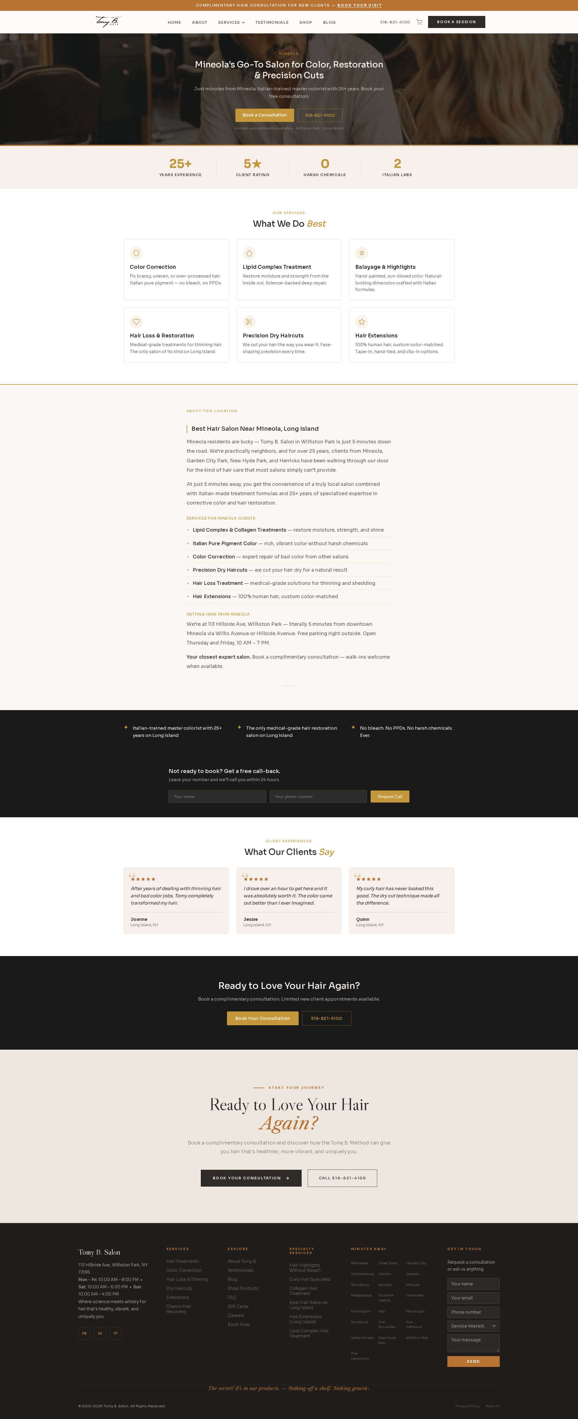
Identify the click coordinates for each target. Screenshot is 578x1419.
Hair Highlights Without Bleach (305, 1268)
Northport (359, 1322)
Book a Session (456, 22)
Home (174, 22)
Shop (306, 22)
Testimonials (272, 22)
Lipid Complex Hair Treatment (309, 1333)
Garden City (416, 1263)
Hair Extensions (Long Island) (305, 1319)
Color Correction (184, 1270)
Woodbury (360, 1285)
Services (229, 22)
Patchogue (415, 1311)
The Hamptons (360, 1356)
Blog (329, 22)
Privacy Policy (467, 1406)
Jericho (384, 1274)
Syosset (385, 1285)
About (199, 22)
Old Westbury (362, 1274)
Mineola (412, 1285)
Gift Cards (238, 1306)
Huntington (361, 1311)
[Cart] (419, 22)
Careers (236, 1315)
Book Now (239, 1324)
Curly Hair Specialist (310, 1279)
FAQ (232, 1297)
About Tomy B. (242, 1261)
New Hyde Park (387, 1340)
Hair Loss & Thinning (187, 1279)
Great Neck (388, 1263)
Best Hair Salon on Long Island (308, 1305)
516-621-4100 (395, 22)
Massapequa (361, 1295)
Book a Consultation (265, 115)
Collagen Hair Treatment (303, 1291)
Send (473, 1361)
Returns (493, 1406)
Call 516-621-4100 (342, 1178)
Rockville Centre (385, 1298)
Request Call (390, 796)
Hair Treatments (182, 1261)
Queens (412, 1274)
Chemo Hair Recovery (178, 1309)
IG (100, 1333)
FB (84, 1333)
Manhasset (359, 1263)
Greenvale (414, 1295)
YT (115, 1333)
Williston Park (417, 1338)
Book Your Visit (359, 5)
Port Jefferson (414, 1324)
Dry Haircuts (179, 1288)
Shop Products (243, 1288)
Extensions (177, 1297)
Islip (381, 1311)
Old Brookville (386, 1324)
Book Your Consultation (262, 1018)
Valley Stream (362, 1338)
